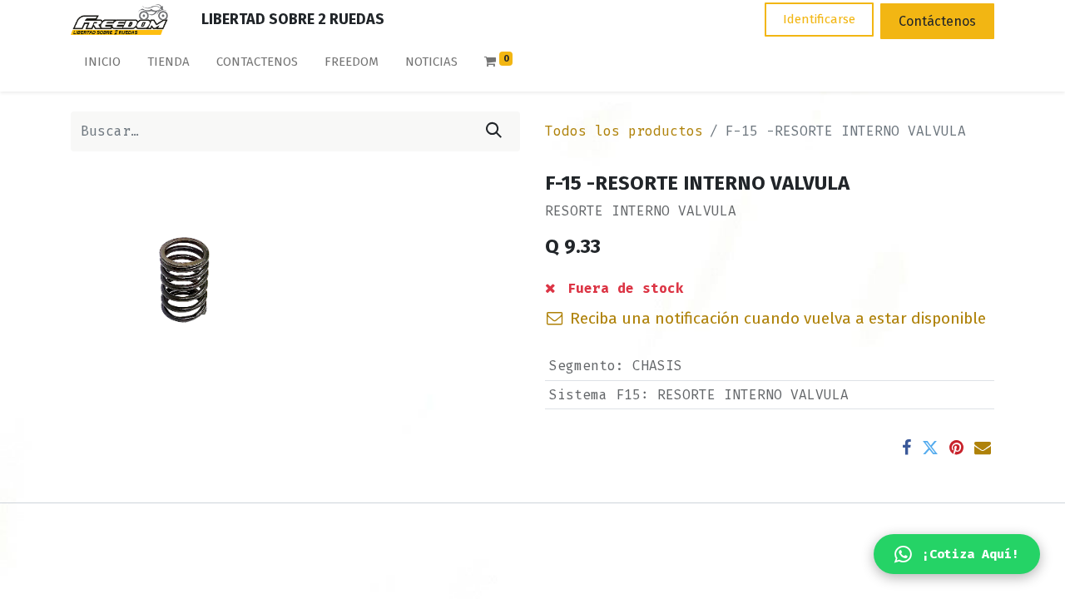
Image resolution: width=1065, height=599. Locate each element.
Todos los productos (624, 131)
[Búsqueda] (494, 131)
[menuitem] (102, 65)
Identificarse (819, 19)
